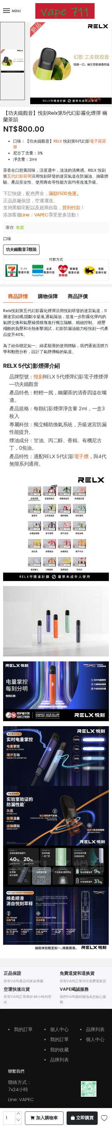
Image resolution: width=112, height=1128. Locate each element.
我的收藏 (56, 1049)
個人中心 (56, 1029)
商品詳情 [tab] (18, 296)
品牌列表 (56, 1059)
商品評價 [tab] (78, 296)
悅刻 (38, 376)
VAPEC (41, 214)
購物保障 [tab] (48, 296)
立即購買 (85, 1118)
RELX (58, 141)
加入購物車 (47, 1118)
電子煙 (81, 456)
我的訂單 (20, 1029)
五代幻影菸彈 (19, 176)
